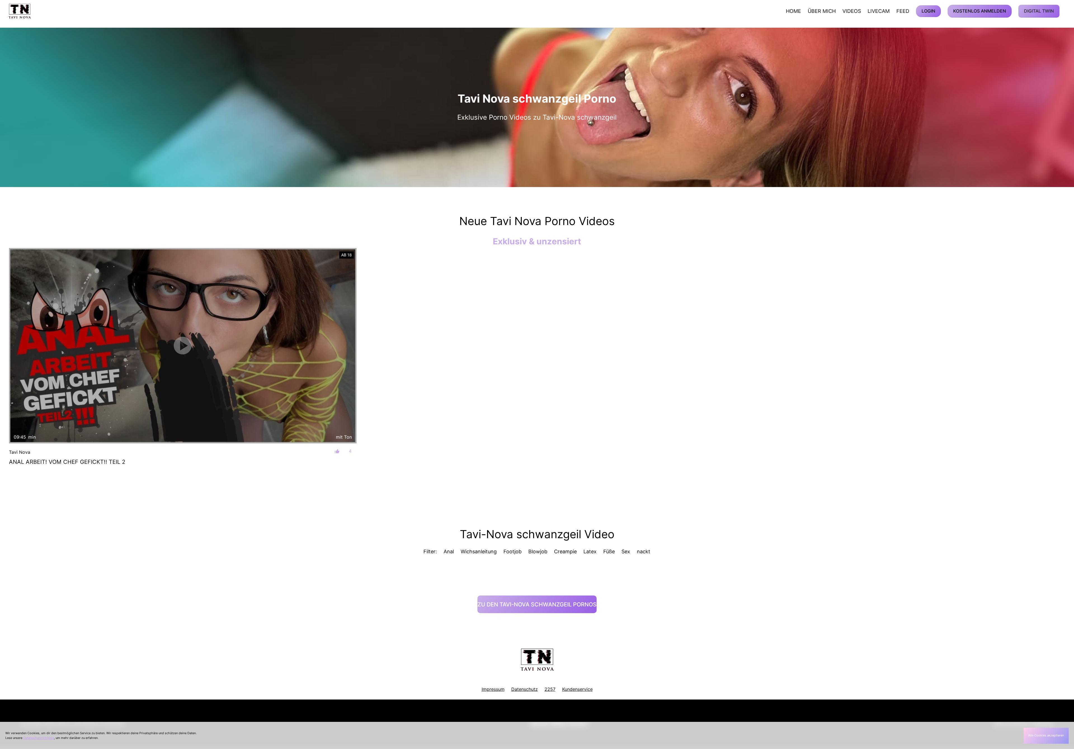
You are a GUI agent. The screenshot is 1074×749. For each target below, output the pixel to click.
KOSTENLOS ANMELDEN (979, 11)
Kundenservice (577, 689)
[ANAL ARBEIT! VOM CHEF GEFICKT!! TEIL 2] (183, 345)
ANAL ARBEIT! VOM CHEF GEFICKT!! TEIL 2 (67, 462)
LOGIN (928, 11)
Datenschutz (524, 689)
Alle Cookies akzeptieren (1046, 735)
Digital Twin (1039, 11)
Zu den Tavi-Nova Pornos (537, 604)
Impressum (493, 689)
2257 (550, 689)
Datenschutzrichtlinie (38, 738)
